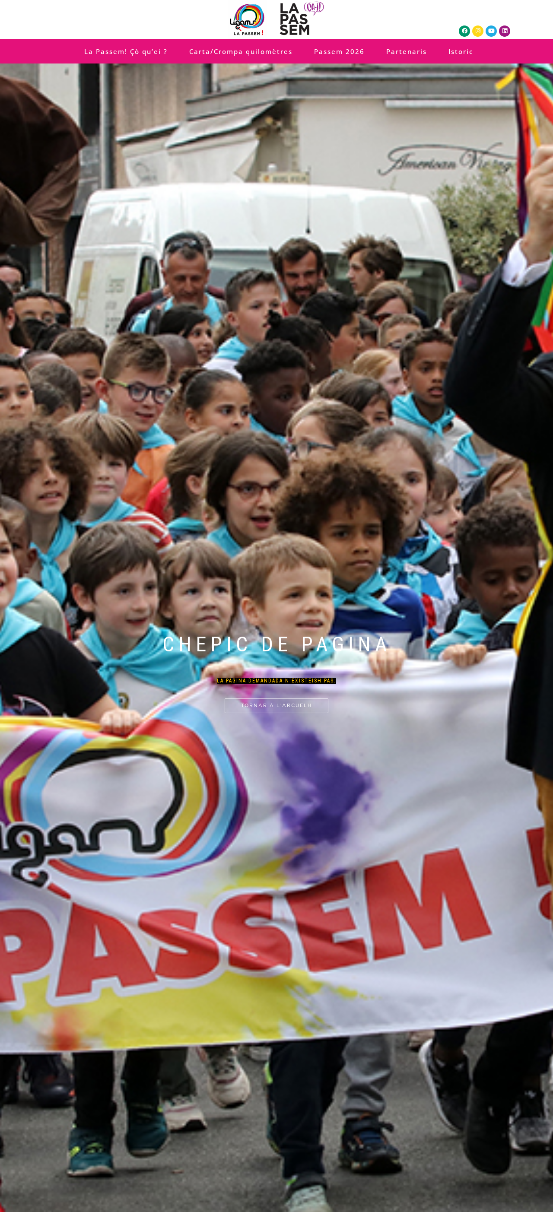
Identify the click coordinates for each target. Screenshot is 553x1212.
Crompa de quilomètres (273, 629)
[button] (267, 580)
